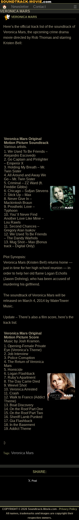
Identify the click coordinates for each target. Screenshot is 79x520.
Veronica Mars (24, 17)
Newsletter (20, 7)
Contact (39, 7)
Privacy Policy (68, 509)
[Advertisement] (39, 90)
